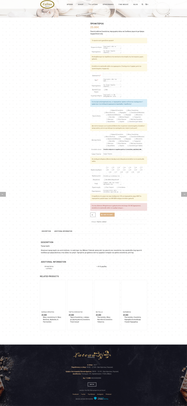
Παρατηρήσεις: (96, 52)
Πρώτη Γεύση (96, 116)
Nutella (99, 312)
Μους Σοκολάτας (132, 110)
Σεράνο (121, 121)
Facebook (76, 394)
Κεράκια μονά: (96, 176)
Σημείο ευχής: (96, 187)
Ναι (106, 89)
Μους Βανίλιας (110, 112)
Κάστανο (110, 119)
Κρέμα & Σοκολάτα (117, 110)
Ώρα (96, 80)
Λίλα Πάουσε (122, 119)
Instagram (100, 394)
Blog (136, 4)
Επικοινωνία (108, 4)
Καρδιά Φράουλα (47, 312)
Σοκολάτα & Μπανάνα (137, 112)
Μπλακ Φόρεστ (124, 117)
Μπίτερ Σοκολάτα (136, 119)
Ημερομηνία (96, 75)
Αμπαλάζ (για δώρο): (96, 91)
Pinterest (108, 394)
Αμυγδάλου (111, 121)
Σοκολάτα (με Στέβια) (135, 121)
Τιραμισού (137, 117)
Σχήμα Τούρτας (96, 154)
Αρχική (70, 4)
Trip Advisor (91, 394)
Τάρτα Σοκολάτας (76, 312)
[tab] (46, 231)
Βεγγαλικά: (96, 179)
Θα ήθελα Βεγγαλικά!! (112, 179)
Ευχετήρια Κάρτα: (96, 96)
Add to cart (108, 214)
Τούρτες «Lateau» (102, 221)
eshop (81, 4)
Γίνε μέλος (123, 4)
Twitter (83, 394)
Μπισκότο (139, 115)
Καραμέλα (123, 112)
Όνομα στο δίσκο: (96, 47)
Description (46, 231)
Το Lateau (93, 4)
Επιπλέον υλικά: (96, 149)
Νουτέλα (112, 117)
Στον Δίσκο (121, 187)
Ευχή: (96, 183)
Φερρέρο (128, 115)
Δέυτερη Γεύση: (96, 140)
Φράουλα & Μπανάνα (114, 115)
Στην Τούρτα (109, 187)
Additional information (63, 231)
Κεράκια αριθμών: (96, 170)
